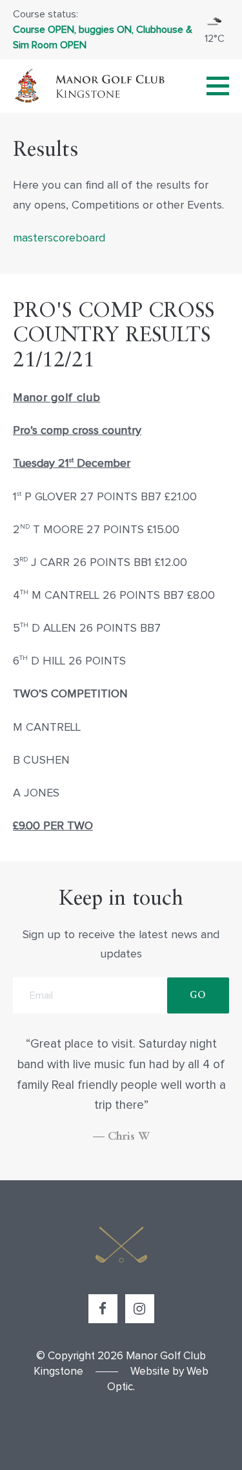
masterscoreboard (59, 238)
